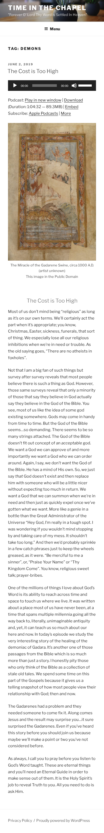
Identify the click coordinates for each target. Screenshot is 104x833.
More (66, 113)
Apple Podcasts (43, 113)
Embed (71, 106)
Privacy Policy (20, 820)
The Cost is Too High (32, 71)
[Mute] (74, 85)
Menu (55, 29)
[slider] (85, 85)
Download (73, 100)
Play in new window (43, 100)
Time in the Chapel (47, 8)
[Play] (15, 85)
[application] (52, 85)
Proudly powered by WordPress (63, 820)
